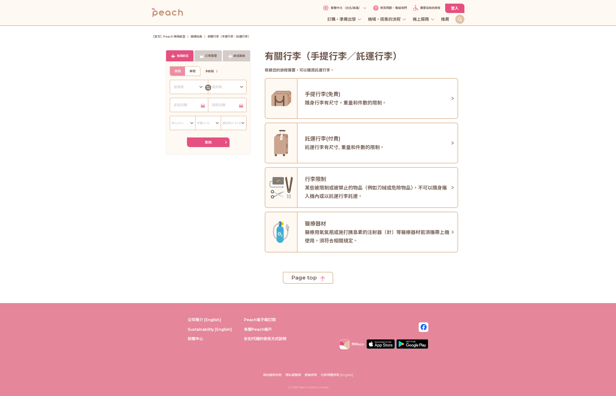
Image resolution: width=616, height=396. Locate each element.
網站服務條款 (272, 375)
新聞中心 (195, 339)
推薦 (445, 19)
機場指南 (196, 36)
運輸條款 (311, 375)
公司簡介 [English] (204, 320)
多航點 (209, 71)
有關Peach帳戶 (258, 329)
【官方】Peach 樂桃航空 (168, 36)
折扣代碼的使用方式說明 (265, 339)
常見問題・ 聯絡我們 (393, 8)
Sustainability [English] (210, 329)
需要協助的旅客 (430, 8)
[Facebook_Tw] (423, 327)
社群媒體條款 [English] (337, 375)
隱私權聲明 (293, 375)
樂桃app (358, 344)
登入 (455, 8)
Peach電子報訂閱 (260, 320)
